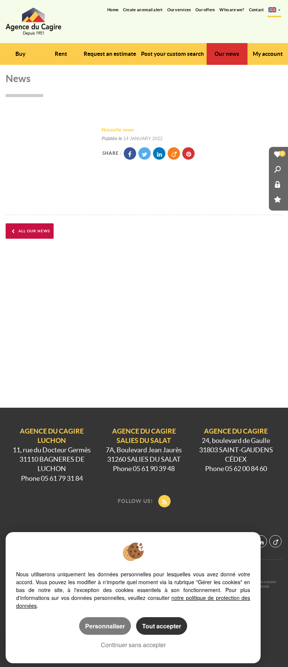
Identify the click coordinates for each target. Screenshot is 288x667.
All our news (33, 231)
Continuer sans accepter (133, 644)
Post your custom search (172, 54)
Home (112, 9)
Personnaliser (105, 626)
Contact (256, 9)
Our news (226, 54)
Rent (61, 54)
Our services (179, 9)
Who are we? (231, 9)
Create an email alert (143, 9)
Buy (20, 54)
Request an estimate (110, 54)
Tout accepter (161, 626)
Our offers (205, 9)
